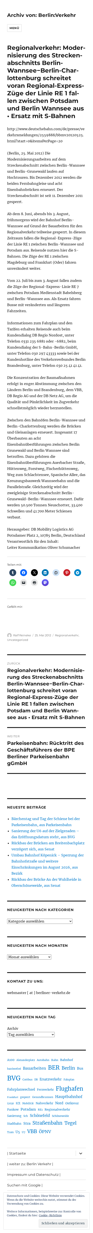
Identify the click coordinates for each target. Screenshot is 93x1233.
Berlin (68, 1068)
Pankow (13, 1109)
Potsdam (28, 1109)
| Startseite (16, 1153)
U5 (18, 1132)
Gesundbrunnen (42, 1097)
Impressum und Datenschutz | (34, 1175)
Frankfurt (12, 1097)
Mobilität (28, 1103)
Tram (10, 1132)
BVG (14, 1078)
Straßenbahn (47, 1123)
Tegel (70, 1123)
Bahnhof (66, 1060)
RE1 (40, 1109)
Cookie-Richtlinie (50, 1215)
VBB (32, 1131)
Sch (25, 1116)
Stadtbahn (14, 1124)
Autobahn (43, 1060)
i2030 (10, 1103)
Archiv (12, 1028)
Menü (14, 28)
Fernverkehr (45, 1089)
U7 (23, 1132)
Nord (59, 1103)
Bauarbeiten (34, 1068)
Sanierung (14, 1116)
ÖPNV (45, 1131)
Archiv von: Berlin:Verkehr (41, 15)
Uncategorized (17, 640)
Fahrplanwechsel (21, 1089)
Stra (26, 1123)
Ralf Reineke (22, 635)
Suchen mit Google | (25, 1185)
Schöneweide (60, 1116)
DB (36, 1079)
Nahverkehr (44, 1103)
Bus (80, 1068)
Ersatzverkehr (51, 1079)
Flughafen (69, 1088)
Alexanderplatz (25, 1060)
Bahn (54, 1060)
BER (54, 1067)
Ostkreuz (72, 1103)
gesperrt (25, 1097)
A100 (10, 1060)
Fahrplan (69, 1079)
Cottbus (27, 1079)
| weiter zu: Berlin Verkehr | (30, 1164)
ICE (18, 1103)
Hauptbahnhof (68, 1096)
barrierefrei (14, 1068)
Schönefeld (40, 1115)
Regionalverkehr (67, 635)
